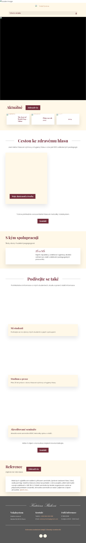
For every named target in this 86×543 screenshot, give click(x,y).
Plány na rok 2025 (47, 119)
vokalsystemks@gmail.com (48, 519)
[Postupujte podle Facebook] (52, 91)
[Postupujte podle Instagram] (56, 91)
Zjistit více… (24, 490)
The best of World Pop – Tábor (22, 119)
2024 (70, 119)
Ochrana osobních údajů (35, 530)
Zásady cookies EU (53, 530)
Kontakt (43, 221)
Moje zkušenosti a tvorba (22, 196)
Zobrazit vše (33, 107)
